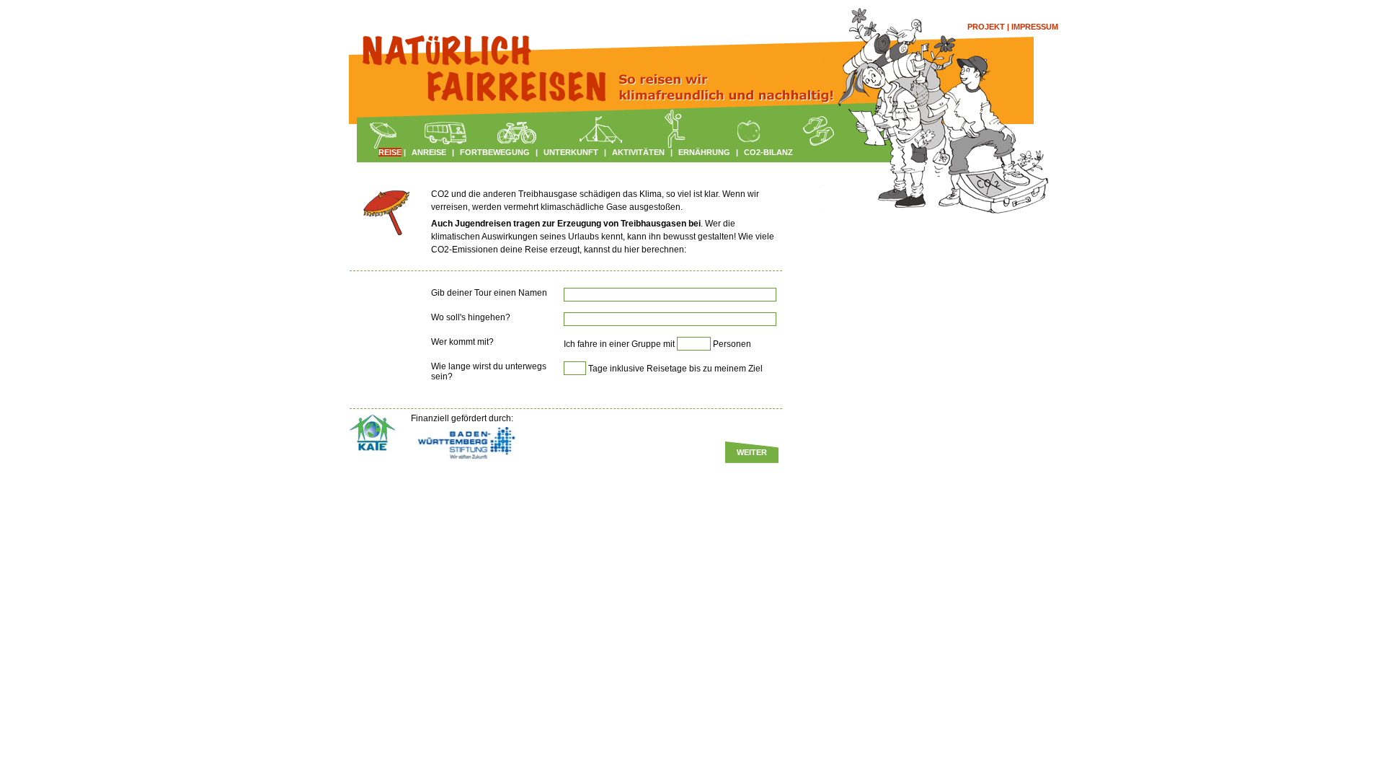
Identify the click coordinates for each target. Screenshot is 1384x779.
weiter (752, 452)
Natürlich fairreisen (461, 54)
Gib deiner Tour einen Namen (489, 293)
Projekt (986, 26)
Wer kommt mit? (462, 342)
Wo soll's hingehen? (470, 317)
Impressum (1034, 26)
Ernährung (704, 152)
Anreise (429, 152)
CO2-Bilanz (768, 152)
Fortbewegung (495, 152)
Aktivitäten (638, 152)
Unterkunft (571, 152)
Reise (390, 152)
